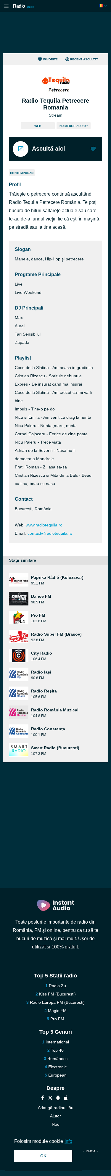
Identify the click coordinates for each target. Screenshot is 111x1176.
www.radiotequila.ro (44, 525)
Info (68, 1141)
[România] (103, 5)
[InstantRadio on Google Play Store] (58, 1098)
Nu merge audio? (73, 126)
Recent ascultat (84, 59)
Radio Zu (57, 985)
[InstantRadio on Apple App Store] (65, 1098)
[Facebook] (42, 1098)
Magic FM (57, 1010)
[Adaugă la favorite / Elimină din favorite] (93, 150)
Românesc (57, 1058)
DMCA (90, 1151)
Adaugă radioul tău (55, 1107)
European (57, 1075)
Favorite (50, 59)
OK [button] (43, 1156)
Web (37, 126)
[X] (50, 1098)
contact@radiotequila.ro (50, 533)
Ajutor (55, 1116)
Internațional (57, 1042)
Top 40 (57, 1050)
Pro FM (57, 1018)
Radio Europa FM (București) (57, 1002)
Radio (23, 6)
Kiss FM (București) (57, 994)
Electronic (57, 1066)
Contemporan (21, 173)
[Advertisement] (55, 32)
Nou (55, 1124)
